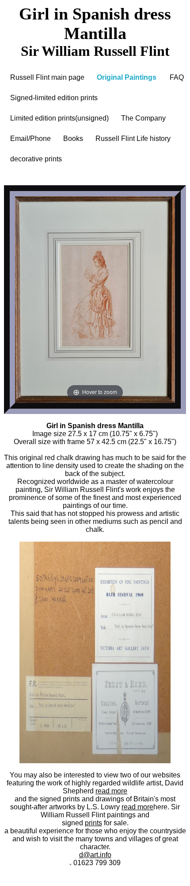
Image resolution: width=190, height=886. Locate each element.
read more (111, 791)
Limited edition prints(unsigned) (59, 118)
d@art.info (95, 855)
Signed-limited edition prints (54, 97)
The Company (143, 118)
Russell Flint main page (47, 77)
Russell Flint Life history (133, 138)
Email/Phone (30, 138)
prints (93, 823)
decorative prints (36, 159)
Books (73, 138)
